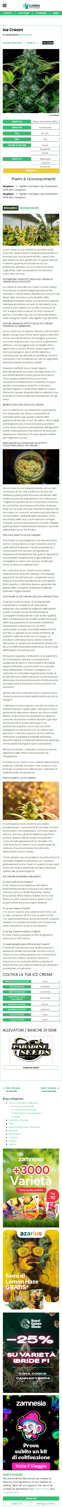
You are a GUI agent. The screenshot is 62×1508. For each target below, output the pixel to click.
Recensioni (15, 1134)
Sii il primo (25, 34)
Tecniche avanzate (25, 1109)
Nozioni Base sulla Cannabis (24, 1127)
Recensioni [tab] (29, 208)
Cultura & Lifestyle (19, 1120)
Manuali (13, 1130)
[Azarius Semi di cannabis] (31, 1269)
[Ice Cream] (31, 81)
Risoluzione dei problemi (27, 1113)
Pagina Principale (12, 43)
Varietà (31, 43)
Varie (17, 1116)
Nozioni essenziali (24, 1106)
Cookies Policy (11, 1492)
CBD (11, 1123)
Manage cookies (45, 1503)
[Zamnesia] (31, 1187)
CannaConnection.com (31, 5)
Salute (12, 1144)
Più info (31, 170)
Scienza (13, 1137)
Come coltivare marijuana (23, 1103)
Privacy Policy (41, 1489)
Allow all (31, 1498)
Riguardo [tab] (10, 208)
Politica (13, 1141)
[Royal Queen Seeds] (31, 1352)
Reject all (17, 1503)
